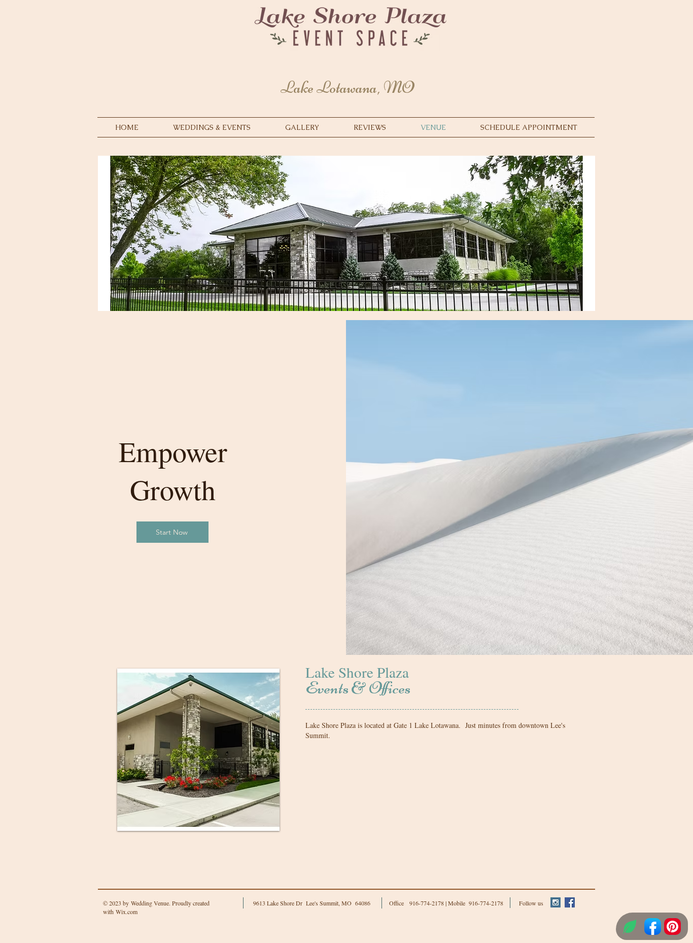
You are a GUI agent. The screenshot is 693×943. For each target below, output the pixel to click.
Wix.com (126, 911)
